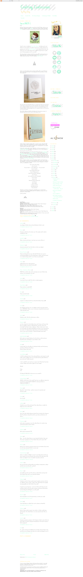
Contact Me (27, 15)
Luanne (21, 223)
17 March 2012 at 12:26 (26, 258)
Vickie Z (21, 462)
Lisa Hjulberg (23, 354)
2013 (53, 157)
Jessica (34, 179)
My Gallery (55, 15)
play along (44, 151)
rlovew (21, 230)
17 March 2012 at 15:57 (26, 351)
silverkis (21, 298)
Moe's (31, 28)
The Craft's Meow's (35, 46)
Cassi (21, 396)
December (55, 160)
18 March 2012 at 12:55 (26, 498)
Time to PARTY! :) (25, 24)
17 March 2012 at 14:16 (26, 302)
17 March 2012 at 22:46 (26, 418)
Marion (21, 444)
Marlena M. (22, 245)
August (54, 168)
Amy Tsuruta (34, 166)
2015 (53, 153)
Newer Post (22, 554)
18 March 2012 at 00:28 (26, 459)
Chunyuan (22, 421)
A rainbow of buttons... (57, 200)
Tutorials (22, 18)
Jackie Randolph (23, 336)
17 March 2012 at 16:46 (26, 375)
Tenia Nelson (22, 285)
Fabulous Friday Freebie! (58, 182)
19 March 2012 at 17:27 (26, 533)
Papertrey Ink (27, 216)
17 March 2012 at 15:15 (26, 319)
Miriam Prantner (23, 252)
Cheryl (21, 501)
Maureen (22, 322)
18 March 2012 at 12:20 (26, 491)
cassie (21, 278)
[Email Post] (35, 215)
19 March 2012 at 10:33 (26, 524)
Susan (21, 436)
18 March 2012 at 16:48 (26, 505)
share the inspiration (33, 152)
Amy (34, 167)
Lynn (21, 305)
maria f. (21, 518)
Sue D (21, 315)
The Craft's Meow (34, 216)
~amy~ (21, 261)
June (54, 171)
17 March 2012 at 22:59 (26, 426)
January (54, 204)
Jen (31, 176)
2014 (53, 155)
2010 (53, 208)
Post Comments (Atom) (31, 557)
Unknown (22, 429)
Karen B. (21, 494)
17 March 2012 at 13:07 (26, 275)
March (54, 177)
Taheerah (22, 479)
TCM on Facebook (25, 154)
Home (22, 15)
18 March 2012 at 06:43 (26, 476)
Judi (21, 527)
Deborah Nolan (32, 180)
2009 (53, 210)
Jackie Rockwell (31, 173)
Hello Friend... (55, 198)
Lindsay (34, 184)
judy (21, 344)
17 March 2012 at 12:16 (26, 242)
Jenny (34, 177)
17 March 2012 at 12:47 (26, 266)
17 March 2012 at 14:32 (26, 312)
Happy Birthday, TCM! (57, 183)
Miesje (21, 388)
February (55, 202)
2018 (53, 147)
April (54, 175)
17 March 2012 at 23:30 (26, 433)
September (55, 166)
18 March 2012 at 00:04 (26, 449)
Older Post (46, 554)
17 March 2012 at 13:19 (26, 288)
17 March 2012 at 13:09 (26, 282)
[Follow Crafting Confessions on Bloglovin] (54, 54)
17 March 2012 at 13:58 (26, 295)
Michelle (34, 186)
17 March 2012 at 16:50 (26, 385)
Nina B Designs (32, 49)
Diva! (21, 29)
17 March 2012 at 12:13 (26, 235)
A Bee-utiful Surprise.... (57, 185)
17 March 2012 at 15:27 (26, 333)
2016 (53, 151)
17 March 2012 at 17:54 (26, 400)
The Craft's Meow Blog (28, 158)
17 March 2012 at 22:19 (26, 408)
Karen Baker (34, 183)
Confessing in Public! (46, 15)
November (55, 162)
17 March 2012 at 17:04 (26, 393)
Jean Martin (34, 174)
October (55, 164)
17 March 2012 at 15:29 (26, 341)
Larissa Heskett (23, 378)
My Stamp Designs (36, 15)
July (54, 169)
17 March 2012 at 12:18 (26, 248)
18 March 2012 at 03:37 (26, 467)
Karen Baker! (30, 155)
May (54, 173)
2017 (53, 149)
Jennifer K (22, 238)
